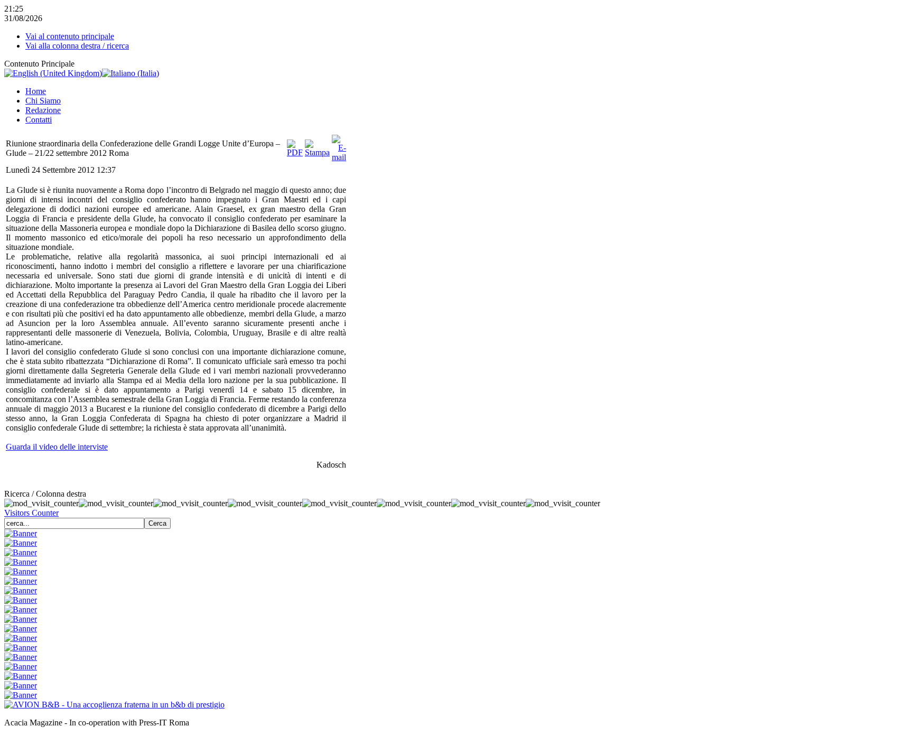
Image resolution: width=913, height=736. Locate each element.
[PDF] (295, 152)
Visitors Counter (31, 512)
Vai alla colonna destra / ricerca (77, 45)
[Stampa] (317, 152)
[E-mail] (339, 157)
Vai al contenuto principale (69, 36)
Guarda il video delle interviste (57, 446)
